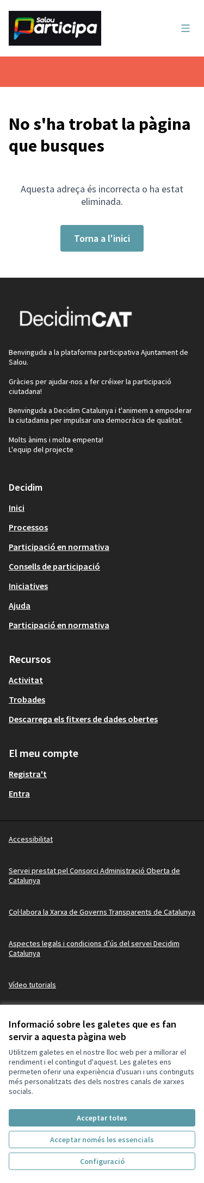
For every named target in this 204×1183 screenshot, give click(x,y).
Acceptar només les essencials (102, 1139)
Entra (19, 793)
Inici (16, 507)
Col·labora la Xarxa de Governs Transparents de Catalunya (102, 912)
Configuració (102, 1161)
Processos (28, 527)
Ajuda (19, 605)
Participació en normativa (59, 546)
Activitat (26, 679)
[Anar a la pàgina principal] (77, 28)
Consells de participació (54, 566)
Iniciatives (28, 585)
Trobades (27, 699)
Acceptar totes (102, 1118)
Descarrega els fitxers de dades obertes (83, 718)
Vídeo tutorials (32, 985)
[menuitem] (102, 507)
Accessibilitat (31, 839)
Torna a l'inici (102, 238)
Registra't (28, 773)
